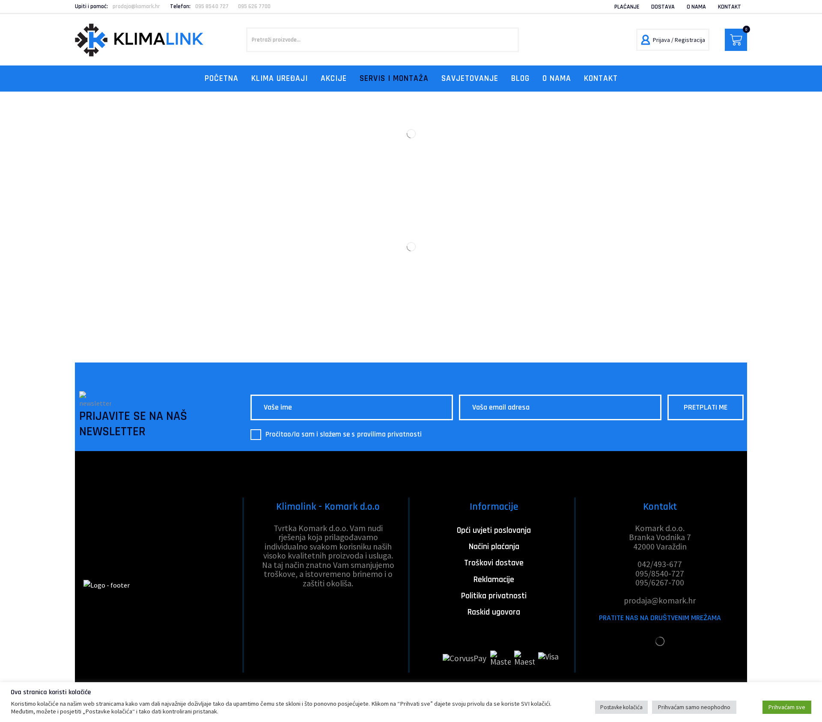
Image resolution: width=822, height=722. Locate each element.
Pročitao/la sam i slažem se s (343, 434)
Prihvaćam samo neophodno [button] (694, 707)
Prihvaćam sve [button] (786, 707)
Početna (221, 78)
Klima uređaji (279, 78)
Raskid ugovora (494, 612)
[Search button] (506, 40)
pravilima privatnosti (389, 434)
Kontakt (729, 7)
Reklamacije (494, 579)
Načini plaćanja (494, 546)
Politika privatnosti (494, 596)
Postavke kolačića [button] (621, 707)
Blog (520, 78)
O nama (696, 7)
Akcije (334, 78)
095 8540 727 (212, 6)
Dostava (663, 7)
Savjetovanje (469, 78)
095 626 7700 (254, 6)
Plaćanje (626, 7)
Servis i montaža (394, 78)
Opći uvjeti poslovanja (494, 530)
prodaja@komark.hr (136, 6)
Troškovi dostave (494, 563)
